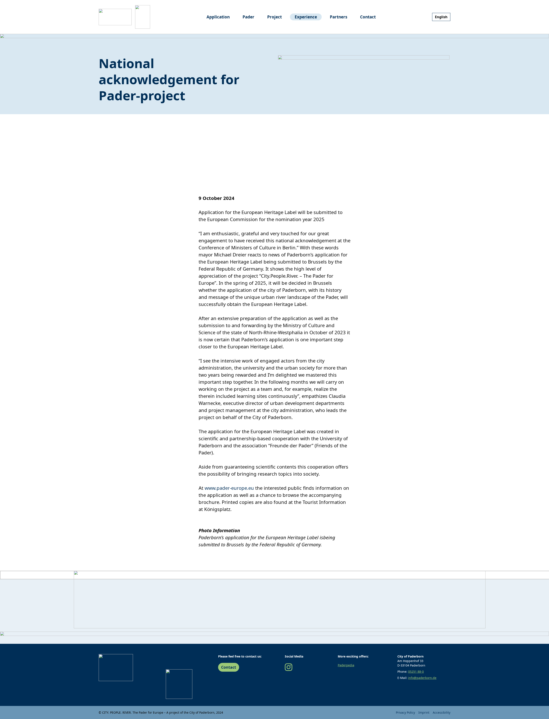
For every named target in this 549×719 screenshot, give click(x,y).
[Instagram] (288, 667)
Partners (338, 17)
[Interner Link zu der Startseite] (115, 17)
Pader (248, 17)
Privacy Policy (405, 712)
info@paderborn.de (422, 678)
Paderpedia (346, 665)
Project (274, 17)
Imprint (423, 712)
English (441, 17)
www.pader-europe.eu (229, 488)
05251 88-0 (416, 672)
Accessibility (441, 712)
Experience (306, 17)
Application (218, 17)
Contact (368, 17)
